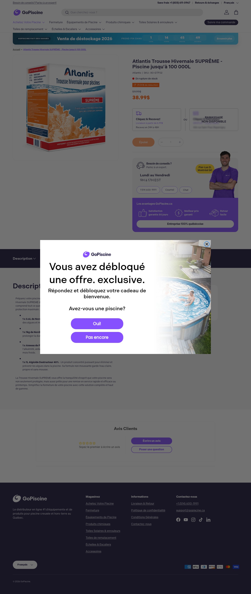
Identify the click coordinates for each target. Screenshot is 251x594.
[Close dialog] (207, 244)
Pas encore (97, 337)
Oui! (97, 323)
